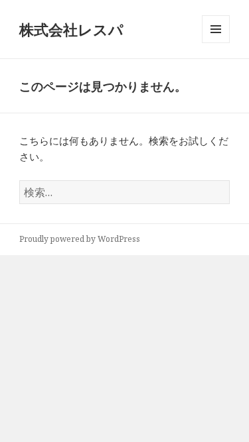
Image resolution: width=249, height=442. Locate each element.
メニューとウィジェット (216, 42)
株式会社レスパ (71, 29)
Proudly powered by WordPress (79, 239)
